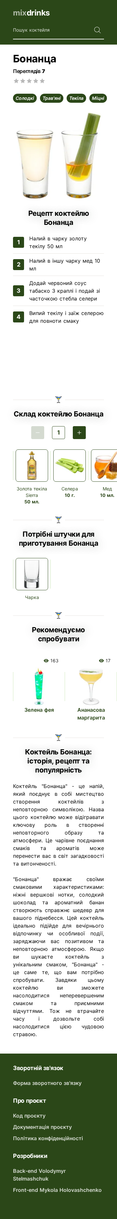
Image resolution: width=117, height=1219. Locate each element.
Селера (69, 488)
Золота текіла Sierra (32, 492)
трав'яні (52, 98)
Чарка (32, 597)
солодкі (25, 98)
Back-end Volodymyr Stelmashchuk (39, 1175)
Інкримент (79, 432)
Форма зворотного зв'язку (47, 1083)
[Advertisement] (58, 361)
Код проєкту (29, 1115)
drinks (31, 12)
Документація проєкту (42, 1127)
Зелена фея (39, 710)
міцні (98, 98)
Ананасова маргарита (91, 714)
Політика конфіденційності (48, 1138)
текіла (76, 98)
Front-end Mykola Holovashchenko (57, 1190)
